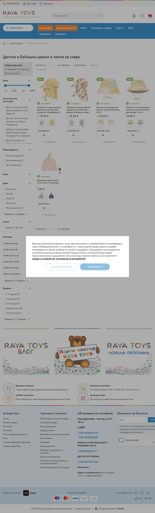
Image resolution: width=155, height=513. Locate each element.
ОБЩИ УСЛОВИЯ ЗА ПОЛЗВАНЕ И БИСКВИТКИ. (59, 258)
